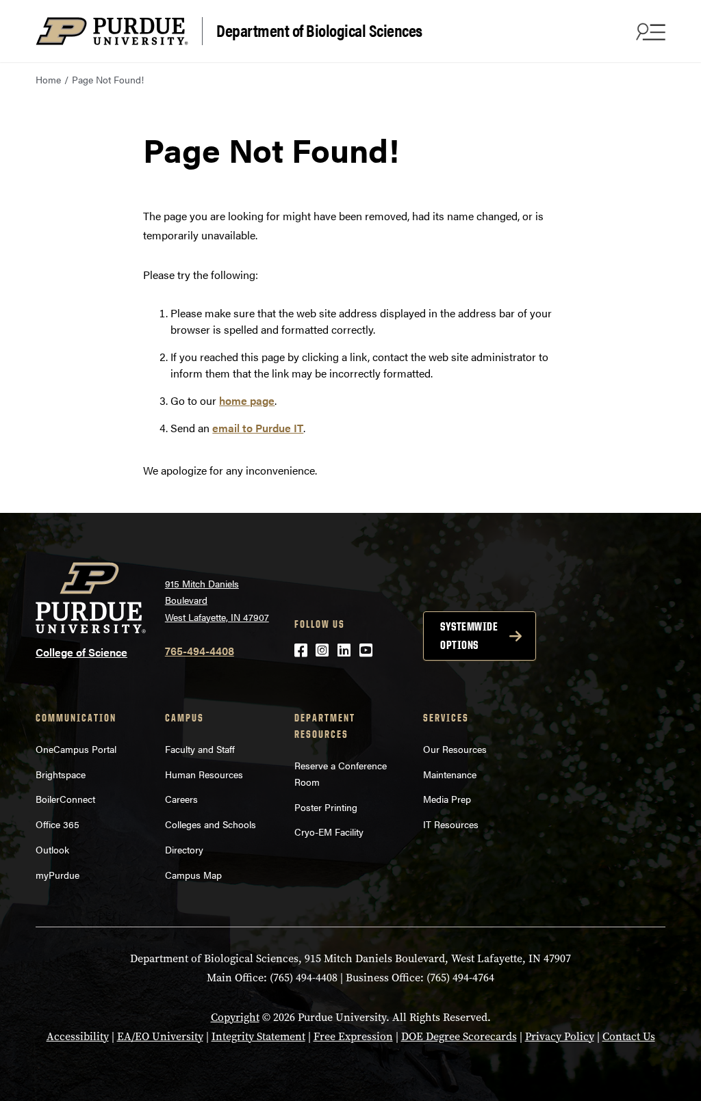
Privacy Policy (559, 1036)
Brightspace (61, 774)
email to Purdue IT (257, 428)
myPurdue (57, 874)
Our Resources (455, 749)
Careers (181, 799)
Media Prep (447, 799)
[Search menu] (649, 31)
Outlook (52, 849)
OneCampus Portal (76, 749)
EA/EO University (160, 1036)
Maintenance (449, 774)
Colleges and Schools (210, 824)
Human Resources (204, 774)
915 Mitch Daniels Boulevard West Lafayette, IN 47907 (217, 600)
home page (247, 400)
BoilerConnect (65, 799)
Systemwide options (469, 636)
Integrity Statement (258, 1036)
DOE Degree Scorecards (459, 1036)
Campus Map (193, 874)
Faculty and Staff (200, 749)
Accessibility (78, 1036)
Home (48, 79)
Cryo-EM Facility (329, 831)
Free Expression (353, 1036)
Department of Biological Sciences (319, 30)
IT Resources (451, 824)
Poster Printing (325, 807)
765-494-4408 (199, 651)
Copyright (235, 1017)
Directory (184, 849)
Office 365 (57, 824)
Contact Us (628, 1036)
